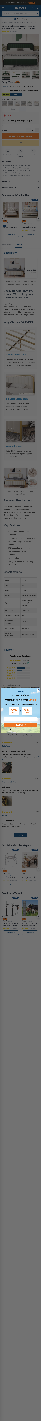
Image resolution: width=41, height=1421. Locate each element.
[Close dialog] (38, 689)
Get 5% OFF (20, 725)
